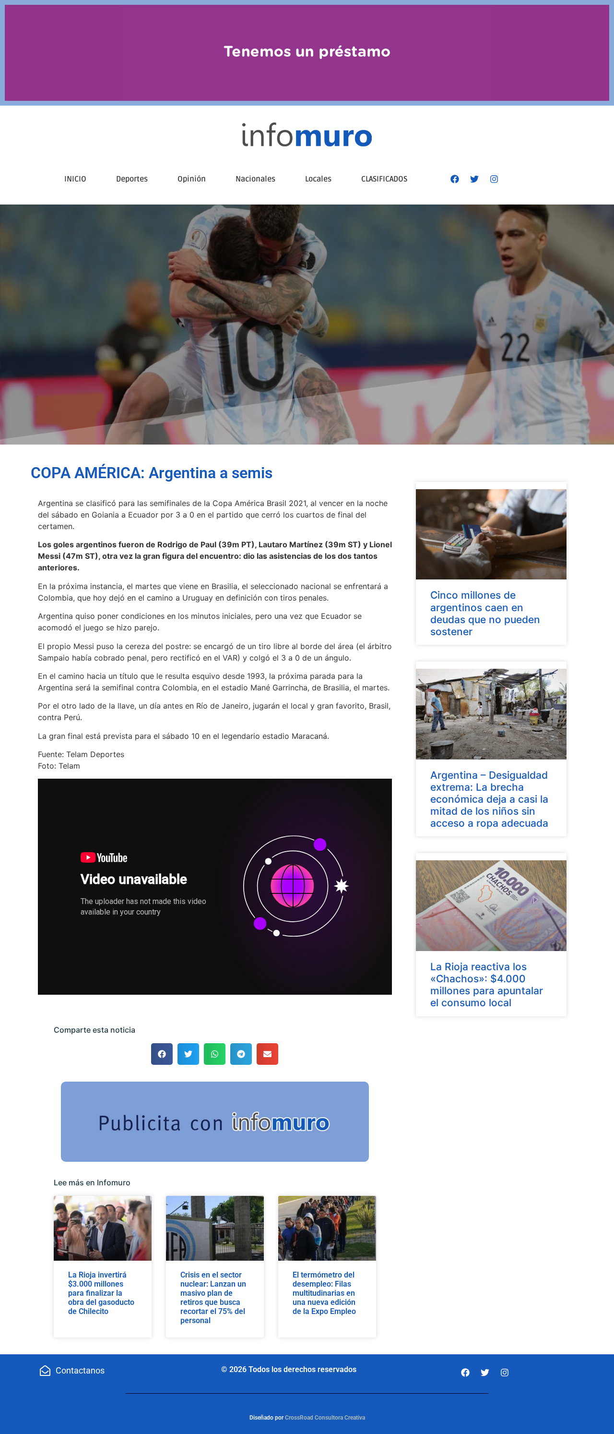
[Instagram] (494, 179)
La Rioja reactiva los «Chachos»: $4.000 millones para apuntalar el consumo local (486, 985)
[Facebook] (454, 179)
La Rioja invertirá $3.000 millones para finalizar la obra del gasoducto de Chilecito (101, 1293)
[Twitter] (474, 179)
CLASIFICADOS (384, 179)
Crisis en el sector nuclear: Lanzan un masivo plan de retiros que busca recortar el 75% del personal (213, 1298)
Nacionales (255, 179)
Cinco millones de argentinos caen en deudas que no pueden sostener (485, 613)
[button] (162, 1054)
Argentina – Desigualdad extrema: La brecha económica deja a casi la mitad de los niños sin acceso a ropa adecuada (489, 799)
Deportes (132, 179)
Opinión (191, 179)
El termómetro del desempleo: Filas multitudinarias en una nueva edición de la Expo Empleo (324, 1293)
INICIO (75, 179)
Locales (318, 179)
